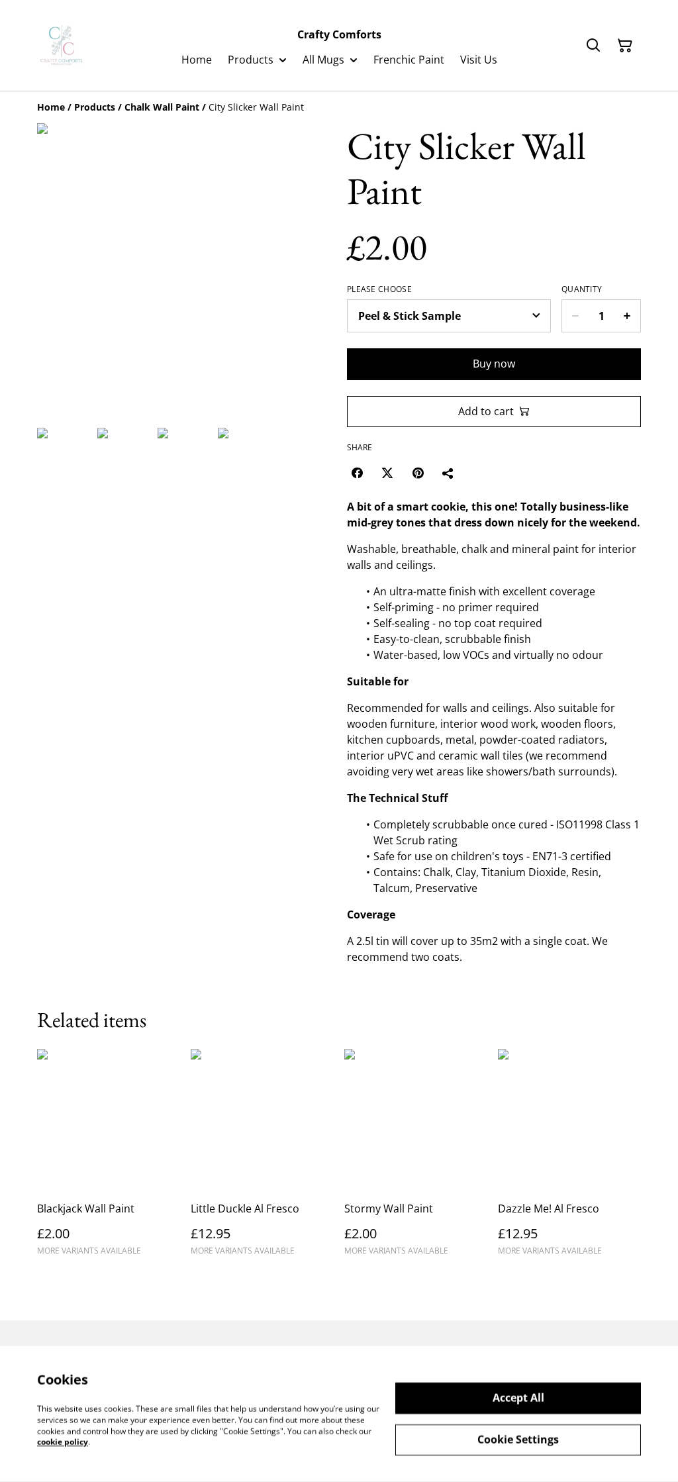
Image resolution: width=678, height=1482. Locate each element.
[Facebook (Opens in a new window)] (357, 473)
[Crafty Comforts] (62, 45)
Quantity (581, 289)
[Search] (593, 45)
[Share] (448, 473)
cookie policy (62, 1442)
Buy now (494, 363)
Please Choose (379, 289)
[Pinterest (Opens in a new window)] (418, 473)
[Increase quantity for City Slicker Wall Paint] (627, 315)
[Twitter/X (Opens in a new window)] (387, 473)
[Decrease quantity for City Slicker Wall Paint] (575, 315)
